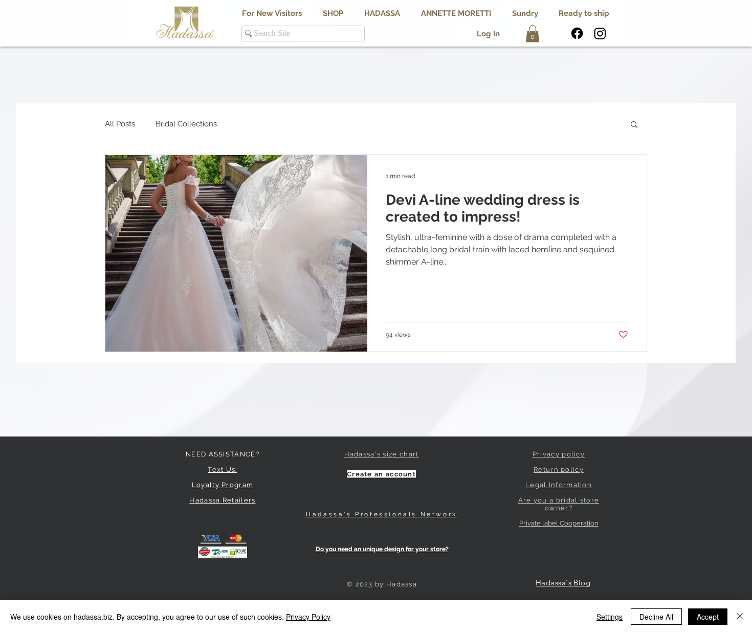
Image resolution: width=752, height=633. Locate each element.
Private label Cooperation (559, 523)
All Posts (120, 123)
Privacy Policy (308, 617)
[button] (381, 13)
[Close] (740, 616)
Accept (708, 617)
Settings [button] (609, 617)
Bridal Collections (186, 123)
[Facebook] (577, 33)
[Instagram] (600, 33)
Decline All (656, 617)
